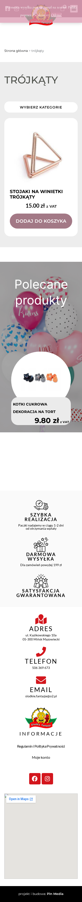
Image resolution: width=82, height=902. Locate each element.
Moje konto (41, 757)
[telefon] (41, 652)
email (41, 689)
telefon (41, 661)
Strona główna (16, 51)
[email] (41, 680)
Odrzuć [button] (56, 15)
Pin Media (55, 894)
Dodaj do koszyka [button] (41, 221)
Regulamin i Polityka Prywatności (41, 746)
